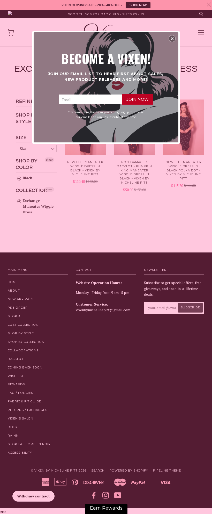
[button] (172, 38)
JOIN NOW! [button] (137, 99)
